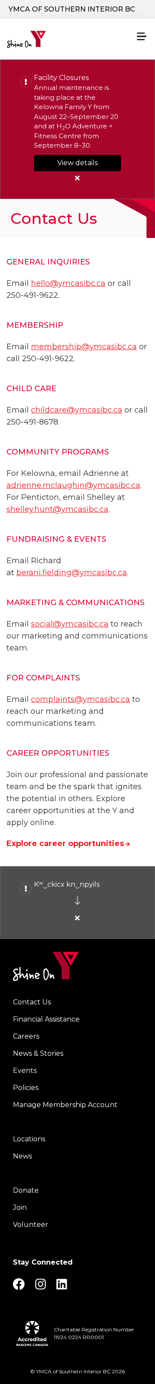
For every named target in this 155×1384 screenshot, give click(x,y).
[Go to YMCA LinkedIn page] (61, 1286)
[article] (77, 129)
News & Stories (38, 1053)
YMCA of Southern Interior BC (72, 9)
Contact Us (32, 1002)
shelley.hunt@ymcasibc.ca (57, 509)
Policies (25, 1088)
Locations (29, 1139)
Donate (26, 1190)
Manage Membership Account (65, 1105)
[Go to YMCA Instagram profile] (40, 1286)
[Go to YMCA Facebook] (19, 1286)
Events (25, 1070)
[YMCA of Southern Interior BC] (46, 39)
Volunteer (30, 1225)
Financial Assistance (46, 1019)
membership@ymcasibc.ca (84, 346)
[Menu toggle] (141, 36)
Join (20, 1207)
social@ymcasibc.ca (69, 624)
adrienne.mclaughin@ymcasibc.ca (73, 485)
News (22, 1156)
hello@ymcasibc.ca (68, 283)
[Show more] (77, 900)
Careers (26, 1036)
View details (77, 163)
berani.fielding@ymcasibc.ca (71, 572)
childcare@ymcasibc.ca (76, 410)
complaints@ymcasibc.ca (80, 699)
